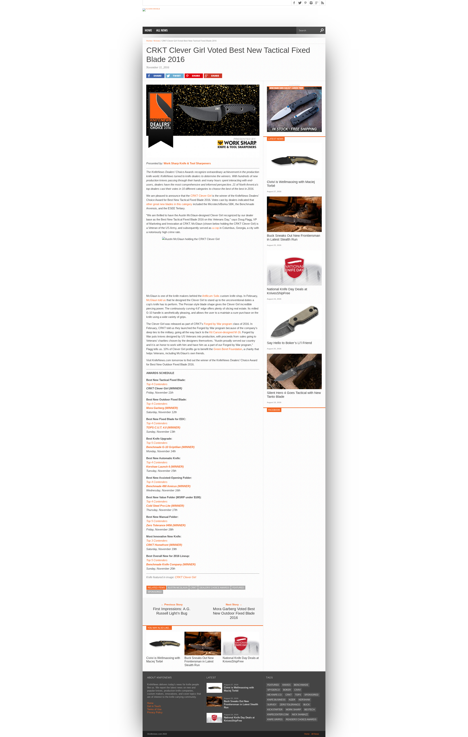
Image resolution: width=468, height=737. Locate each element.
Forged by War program (218, 323)
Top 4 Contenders (156, 384)
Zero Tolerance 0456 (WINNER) (166, 525)
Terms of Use (154, 709)
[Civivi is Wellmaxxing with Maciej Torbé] (164, 654)
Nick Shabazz (300, 714)
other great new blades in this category (169, 204)
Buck (306, 704)
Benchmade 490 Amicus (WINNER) (168, 486)
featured (238, 587)
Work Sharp (293, 709)
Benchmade (301, 685)
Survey (271, 704)
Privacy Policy (155, 712)
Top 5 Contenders (156, 442)
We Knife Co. (274, 694)
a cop (215, 227)
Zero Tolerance (290, 704)
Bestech (309, 709)
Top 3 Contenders (156, 540)
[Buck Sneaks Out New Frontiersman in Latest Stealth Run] (202, 654)
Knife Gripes (274, 719)
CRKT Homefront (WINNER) (164, 544)
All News (162, 30)
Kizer (292, 699)
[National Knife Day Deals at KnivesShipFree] (241, 654)
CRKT (193, 587)
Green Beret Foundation (228, 349)
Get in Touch (154, 706)
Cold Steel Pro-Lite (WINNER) (165, 505)
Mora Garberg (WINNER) (162, 407)
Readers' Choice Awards (301, 719)
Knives (157, 40)
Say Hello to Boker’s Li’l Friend (289, 343)
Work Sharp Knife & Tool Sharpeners (187, 163)
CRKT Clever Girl (201, 195)
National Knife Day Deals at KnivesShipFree (287, 291)
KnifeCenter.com (277, 714)
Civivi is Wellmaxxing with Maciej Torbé (291, 184)
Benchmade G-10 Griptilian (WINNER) (170, 447)
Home (148, 30)
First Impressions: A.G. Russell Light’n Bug (171, 611)
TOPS (298, 694)
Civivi (297, 690)
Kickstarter (274, 709)
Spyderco (273, 690)
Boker (287, 690)
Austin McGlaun (178, 587)
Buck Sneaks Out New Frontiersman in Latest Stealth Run (199, 661)
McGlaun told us (156, 300)
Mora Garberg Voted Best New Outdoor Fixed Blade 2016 (234, 613)
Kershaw (304, 699)
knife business (276, 699)
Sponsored (155, 592)
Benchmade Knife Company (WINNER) (171, 564)
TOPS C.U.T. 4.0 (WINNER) (163, 427)
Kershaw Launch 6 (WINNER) (165, 466)
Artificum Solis (210, 295)
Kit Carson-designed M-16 (225, 332)
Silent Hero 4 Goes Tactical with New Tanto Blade (294, 395)
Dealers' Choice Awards (214, 587)
